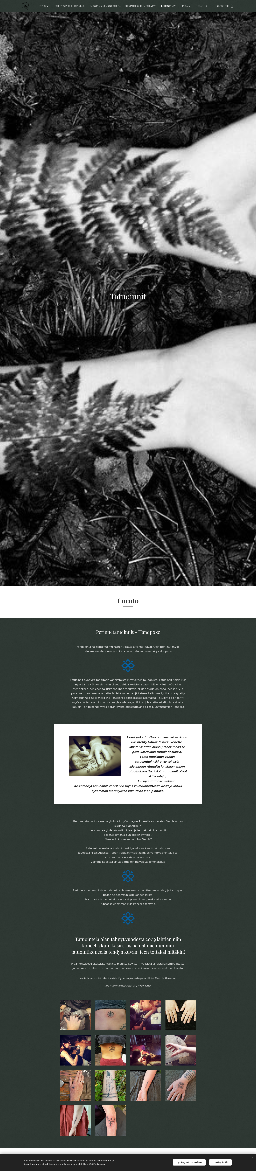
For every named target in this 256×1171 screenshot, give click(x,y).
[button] (203, 6)
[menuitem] (46, 6)
